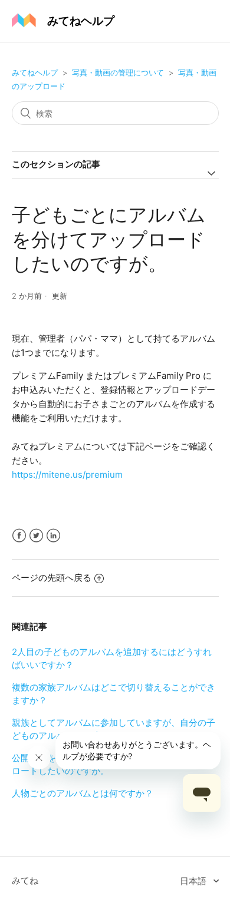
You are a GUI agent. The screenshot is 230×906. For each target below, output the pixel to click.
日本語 (194, 881)
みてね (25, 880)
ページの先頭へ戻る (51, 577)
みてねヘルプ (35, 72)
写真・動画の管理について (118, 72)
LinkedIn (53, 535)
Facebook (19, 535)
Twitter (36, 535)
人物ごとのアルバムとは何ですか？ (82, 793)
